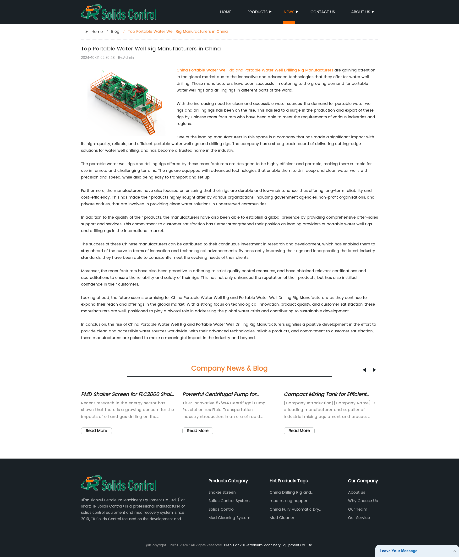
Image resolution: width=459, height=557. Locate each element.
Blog (115, 31)
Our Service (359, 518)
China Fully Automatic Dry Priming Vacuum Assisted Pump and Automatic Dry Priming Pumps (294, 509)
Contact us (323, 12)
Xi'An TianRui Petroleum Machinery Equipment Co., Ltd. (268, 545)
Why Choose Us (363, 501)
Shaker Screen (222, 492)
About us (360, 12)
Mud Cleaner (282, 518)
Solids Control (221, 509)
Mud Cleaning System (229, 518)
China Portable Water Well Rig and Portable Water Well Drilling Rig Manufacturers (255, 70)
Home (225, 12)
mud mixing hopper (288, 501)
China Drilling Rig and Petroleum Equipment (290, 492)
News (289, 12)
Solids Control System (229, 501)
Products (257, 12)
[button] (364, 370)
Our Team (357, 509)
